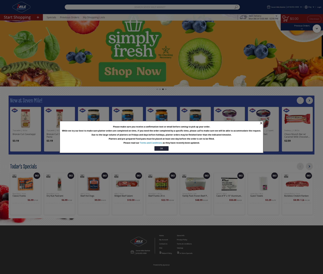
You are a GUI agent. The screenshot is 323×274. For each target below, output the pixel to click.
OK (161, 148)
